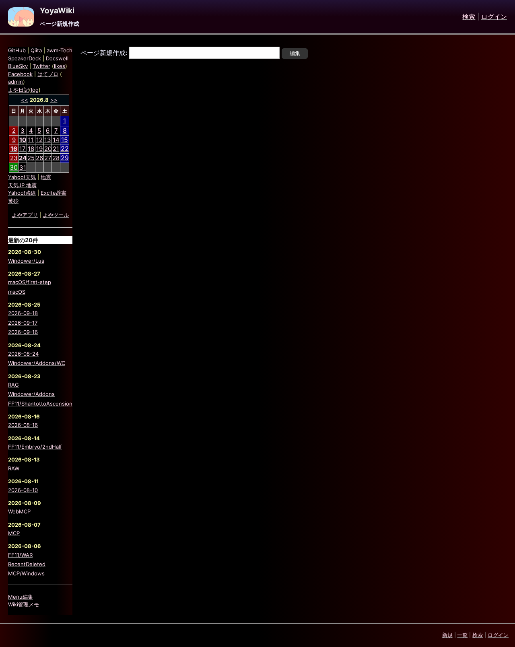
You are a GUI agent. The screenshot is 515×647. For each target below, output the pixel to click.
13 (47, 140)
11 (31, 140)
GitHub (17, 50)
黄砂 (13, 201)
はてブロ (47, 74)
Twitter (41, 66)
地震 (46, 177)
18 (31, 148)
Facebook (20, 74)
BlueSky (18, 66)
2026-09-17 (22, 323)
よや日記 (18, 90)
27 (48, 158)
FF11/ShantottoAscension (40, 403)
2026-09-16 (23, 332)
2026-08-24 (23, 353)
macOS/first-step (29, 282)
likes (59, 66)
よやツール (56, 215)
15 (64, 140)
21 (56, 148)
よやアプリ (25, 215)
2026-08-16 (23, 425)
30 (14, 167)
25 (31, 158)
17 (22, 148)
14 (56, 140)
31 (22, 167)
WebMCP (19, 511)
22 (65, 148)
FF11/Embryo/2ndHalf (35, 446)
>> (54, 100)
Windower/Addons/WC (36, 363)
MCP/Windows (26, 573)
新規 (447, 635)
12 (39, 140)
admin (15, 81)
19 (39, 148)
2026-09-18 (23, 313)
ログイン (494, 17)
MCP (14, 533)
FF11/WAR (20, 555)
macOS (16, 292)
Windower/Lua (26, 261)
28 (56, 158)
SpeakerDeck (24, 58)
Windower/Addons (31, 394)
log (35, 90)
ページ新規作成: (103, 53)
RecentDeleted (26, 564)
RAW (13, 468)
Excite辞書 (53, 193)
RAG (13, 384)
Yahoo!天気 (22, 177)
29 (65, 158)
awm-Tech (59, 50)
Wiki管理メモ (23, 604)
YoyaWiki (57, 10)
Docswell (57, 58)
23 (14, 158)
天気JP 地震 (22, 185)
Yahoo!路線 (22, 193)
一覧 (462, 635)
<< (24, 100)
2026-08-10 (23, 490)
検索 (468, 17)
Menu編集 (20, 596)
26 (39, 158)
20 (48, 148)
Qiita (36, 50)
